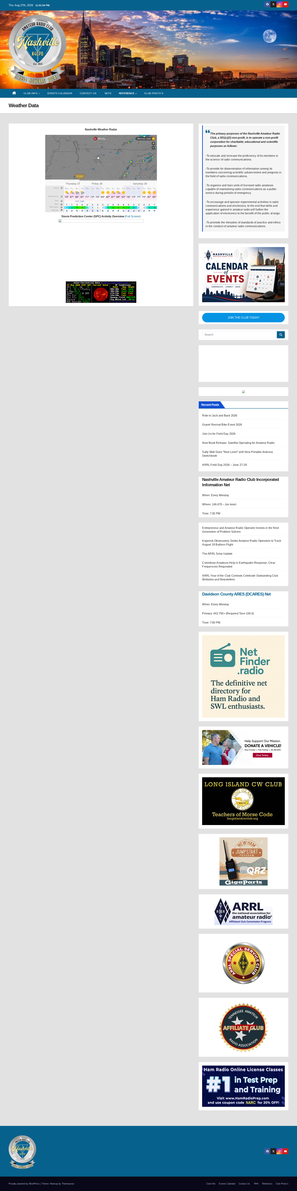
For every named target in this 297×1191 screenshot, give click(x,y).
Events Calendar (59, 93)
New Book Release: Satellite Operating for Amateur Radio (238, 420)
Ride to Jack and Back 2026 (219, 393)
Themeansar (68, 1161)
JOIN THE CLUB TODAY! (243, 317)
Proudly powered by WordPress (25, 1161)
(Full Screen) (133, 216)
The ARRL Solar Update (217, 531)
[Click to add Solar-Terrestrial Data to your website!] (101, 292)
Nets (107, 93)
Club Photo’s (153, 93)
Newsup (54, 1161)
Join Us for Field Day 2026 (218, 411)
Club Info (31, 93)
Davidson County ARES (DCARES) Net (236, 571)
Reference (127, 93)
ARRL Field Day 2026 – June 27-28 (224, 442)
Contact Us (88, 93)
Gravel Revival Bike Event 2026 (222, 402)
